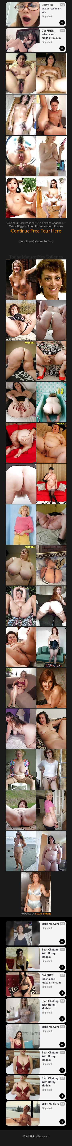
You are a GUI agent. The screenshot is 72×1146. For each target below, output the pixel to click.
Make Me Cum (50, 923)
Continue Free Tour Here (36, 231)
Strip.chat (47, 16)
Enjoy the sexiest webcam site (52, 8)
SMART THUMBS (43, 914)
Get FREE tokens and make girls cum (51, 34)
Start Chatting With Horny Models (50, 953)
